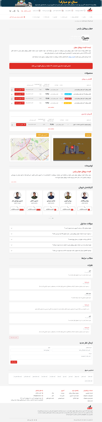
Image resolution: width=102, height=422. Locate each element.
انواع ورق (55, 17)
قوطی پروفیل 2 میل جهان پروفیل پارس (83, 98)
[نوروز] (51, 3)
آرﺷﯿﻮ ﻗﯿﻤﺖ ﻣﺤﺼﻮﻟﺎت (88, 396)
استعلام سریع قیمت (79, 11)
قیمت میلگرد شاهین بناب (18, 376)
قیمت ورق (64, 376)
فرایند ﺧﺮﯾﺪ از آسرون (74, 396)
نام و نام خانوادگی (88, 347)
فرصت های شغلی (50, 398)
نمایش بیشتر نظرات (13, 337)
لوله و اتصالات (46, 17)
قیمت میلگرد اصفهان (36, 376)
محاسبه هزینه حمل (57, 11)
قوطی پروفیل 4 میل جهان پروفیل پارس (83, 90)
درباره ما (62, 393)
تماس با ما (62, 396)
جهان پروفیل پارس (78, 21)
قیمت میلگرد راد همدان (88, 381)
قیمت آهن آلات (90, 21)
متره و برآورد (35, 11)
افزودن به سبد (18, 90)
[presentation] (51, 216)
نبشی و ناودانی (64, 17)
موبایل (49, 347)
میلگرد (91, 17)
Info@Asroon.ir (37, 396)
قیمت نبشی (70, 376)
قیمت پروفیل (71, 57)
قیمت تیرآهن (83, 376)
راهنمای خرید (68, 11)
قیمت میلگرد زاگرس (27, 376)
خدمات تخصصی (89, 393)
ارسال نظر (13, 362)
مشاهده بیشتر (51, 107)
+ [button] (12, 140)
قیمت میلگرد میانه (44, 376)
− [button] (12, 142)
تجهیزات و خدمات (36, 17)
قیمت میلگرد (90, 376)
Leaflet (47, 159)
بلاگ (53, 393)
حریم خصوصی (61, 398)
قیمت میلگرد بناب (52, 376)
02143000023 (27, 11)
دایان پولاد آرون (78, 420)
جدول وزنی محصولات (88, 398)
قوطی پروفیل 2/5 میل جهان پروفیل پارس (82, 94)
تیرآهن (84, 17)
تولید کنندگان (84, 21)
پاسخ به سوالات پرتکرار (73, 393)
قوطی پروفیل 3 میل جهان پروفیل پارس (82, 103)
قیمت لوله (59, 376)
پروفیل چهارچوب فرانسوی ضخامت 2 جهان (82, 124)
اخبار (53, 396)
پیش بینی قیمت (45, 11)
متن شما (90, 353)
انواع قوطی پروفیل (75, 17)
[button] (53, 218)
